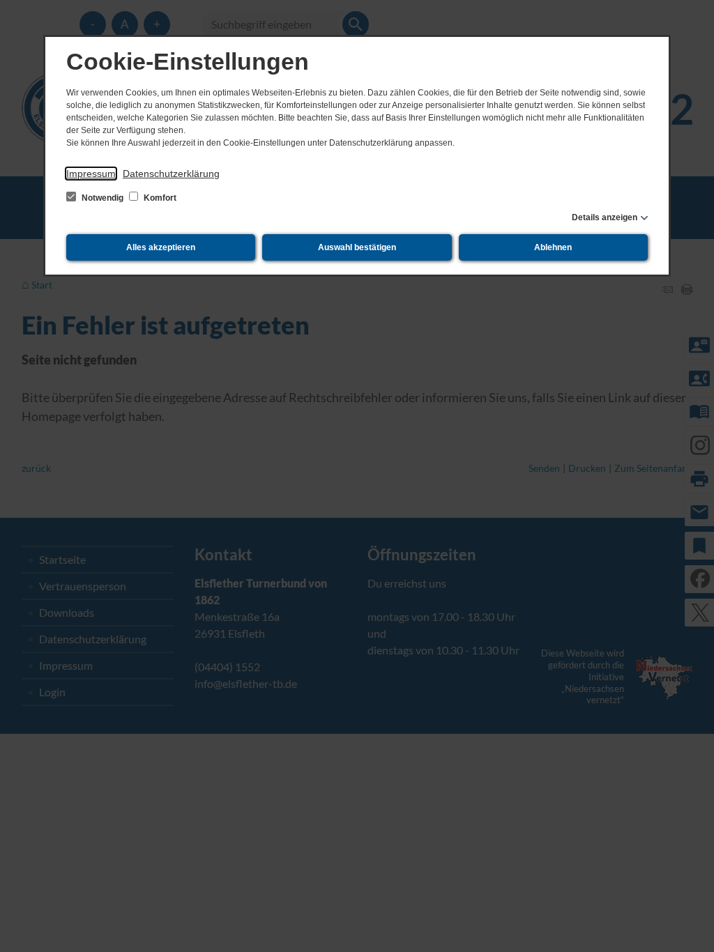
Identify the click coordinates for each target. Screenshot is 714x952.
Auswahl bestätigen (357, 247)
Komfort (159, 198)
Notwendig (102, 198)
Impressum (91, 173)
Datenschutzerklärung (171, 173)
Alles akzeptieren (160, 247)
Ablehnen (553, 247)
